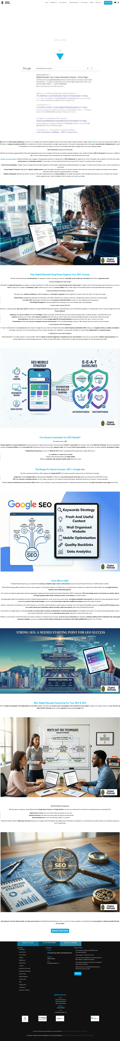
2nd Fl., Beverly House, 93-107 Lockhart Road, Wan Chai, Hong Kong (60, 1001)
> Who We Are (22, 960)
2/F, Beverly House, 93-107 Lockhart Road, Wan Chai (59, 952)
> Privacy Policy (22, 973)
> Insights (21, 957)
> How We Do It (22, 952)
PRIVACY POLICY (65, 1031)
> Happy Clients (22, 963)
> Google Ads (22, 987)
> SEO (20, 981)
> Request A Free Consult (24, 968)
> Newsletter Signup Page (24, 971)
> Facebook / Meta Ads (24, 990)
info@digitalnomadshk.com (53, 963)
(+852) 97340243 (52, 942)
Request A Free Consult (60, 930)
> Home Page (22, 949)
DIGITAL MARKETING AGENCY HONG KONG (78, 1031)
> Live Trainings (22, 954)
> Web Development (23, 976)
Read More (77, 973)
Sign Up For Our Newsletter (70, 942)
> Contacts (21, 965)
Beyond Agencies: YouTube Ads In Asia (85, 955)
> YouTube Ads (22, 979)
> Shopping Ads (22, 984)
